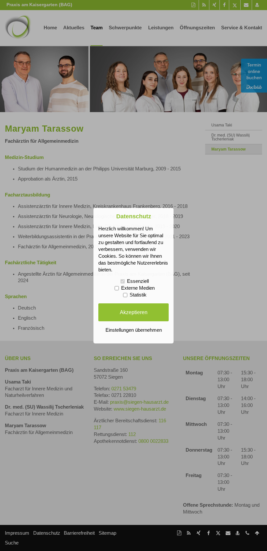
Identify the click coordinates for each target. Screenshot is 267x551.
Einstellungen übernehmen (133, 330)
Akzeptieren (134, 312)
